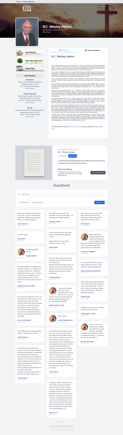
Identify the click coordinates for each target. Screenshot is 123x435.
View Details (29, 88)
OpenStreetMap (63, 430)
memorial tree (74, 127)
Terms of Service (66, 427)
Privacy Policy (56, 427)
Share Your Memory (98, 172)
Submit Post (99, 202)
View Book (63, 156)
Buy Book (72, 156)
